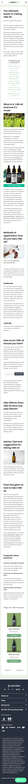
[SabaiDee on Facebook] (12, 689)
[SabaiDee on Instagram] (8, 689)
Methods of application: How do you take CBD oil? (14, 72)
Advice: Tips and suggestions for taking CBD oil (14, 89)
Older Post (8, 670)
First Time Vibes (14, 185)
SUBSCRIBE (19, 374)
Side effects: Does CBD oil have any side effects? (14, 83)
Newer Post (19, 670)
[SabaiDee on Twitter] (4, 689)
